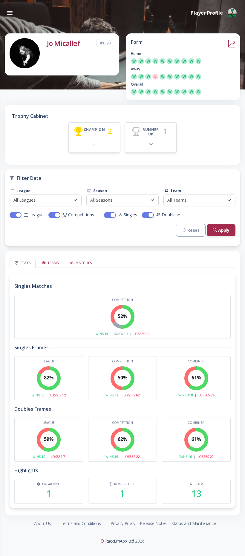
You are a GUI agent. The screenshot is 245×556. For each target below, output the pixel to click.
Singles (130, 214)
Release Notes (153, 523)
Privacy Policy (123, 523)
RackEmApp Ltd (119, 541)
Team (175, 191)
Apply (223, 230)
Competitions (81, 214)
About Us (42, 523)
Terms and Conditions (81, 523)
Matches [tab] (83, 262)
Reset (193, 230)
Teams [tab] (53, 262)
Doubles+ (171, 214)
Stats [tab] (24, 262)
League (23, 191)
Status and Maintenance (194, 523)
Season (99, 191)
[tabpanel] (122, 388)
